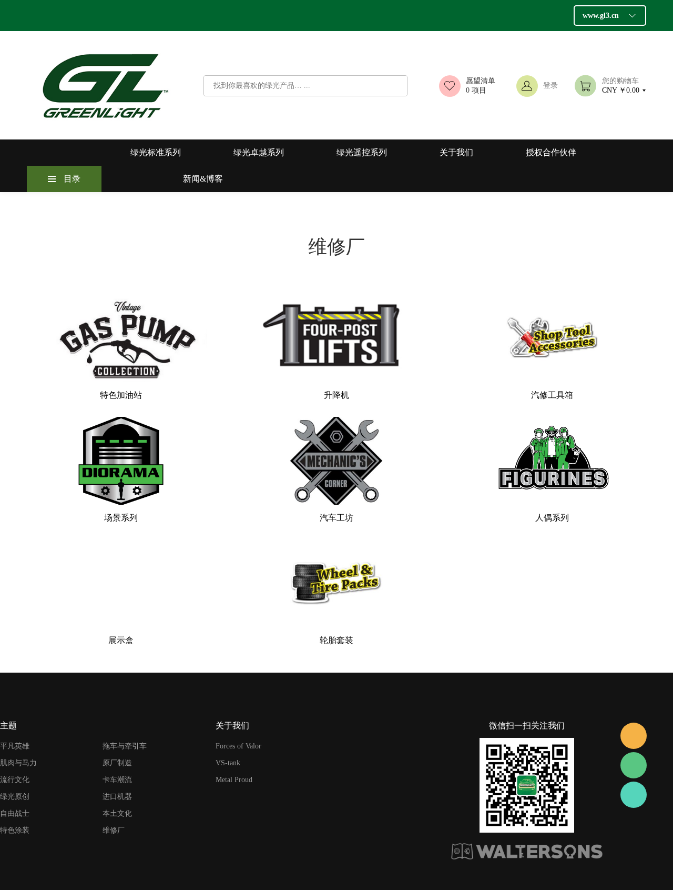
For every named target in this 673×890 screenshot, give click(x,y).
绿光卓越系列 (258, 152)
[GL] (633, 736)
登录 (550, 85)
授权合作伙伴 (551, 152)
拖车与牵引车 (125, 746)
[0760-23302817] (633, 795)
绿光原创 (14, 797)
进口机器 (117, 797)
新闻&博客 (203, 178)
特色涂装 (14, 830)
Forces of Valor (238, 746)
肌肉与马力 (18, 763)
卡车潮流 (117, 780)
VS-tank (228, 763)
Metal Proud (234, 780)
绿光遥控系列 (361, 152)
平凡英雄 (14, 746)
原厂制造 (117, 763)
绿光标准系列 (155, 152)
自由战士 (14, 813)
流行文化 (14, 780)
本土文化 (117, 813)
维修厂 (114, 830)
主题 (8, 725)
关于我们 (456, 152)
